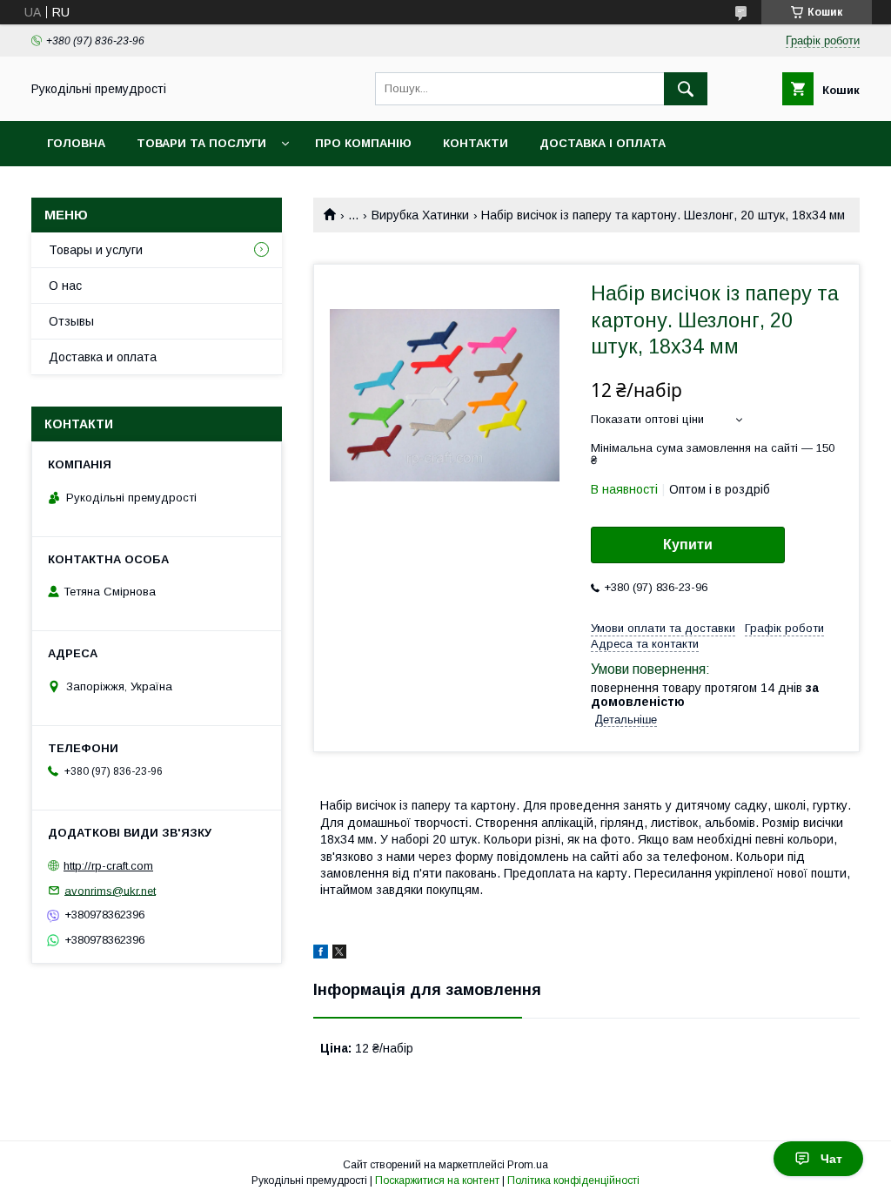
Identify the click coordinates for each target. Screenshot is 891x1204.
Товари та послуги (201, 143)
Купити (688, 544)
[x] (339, 954)
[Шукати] (685, 88)
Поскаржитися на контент (437, 1180)
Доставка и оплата (103, 357)
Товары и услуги (96, 250)
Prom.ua (527, 1165)
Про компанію (363, 143)
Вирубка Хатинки (420, 215)
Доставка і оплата (602, 143)
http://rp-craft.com (108, 865)
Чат (831, 1159)
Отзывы (71, 321)
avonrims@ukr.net (110, 890)
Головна (76, 143)
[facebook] (320, 954)
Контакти (475, 143)
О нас (65, 286)
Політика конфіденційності (573, 1180)
